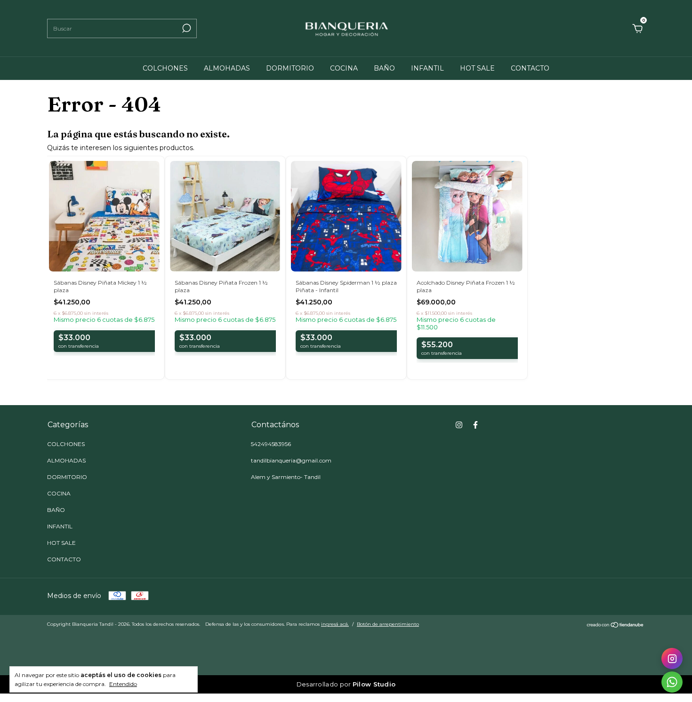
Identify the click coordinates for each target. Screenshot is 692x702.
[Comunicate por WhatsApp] (672, 682)
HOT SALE (477, 68)
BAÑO (384, 68)
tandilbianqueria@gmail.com (291, 460)
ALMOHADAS (227, 68)
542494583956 (271, 443)
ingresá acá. (335, 624)
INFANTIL (427, 68)
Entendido (123, 683)
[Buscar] (185, 28)
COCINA (344, 68)
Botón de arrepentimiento (388, 624)
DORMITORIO (290, 68)
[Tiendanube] (615, 625)
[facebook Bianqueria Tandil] (475, 425)
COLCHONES (165, 68)
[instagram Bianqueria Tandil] (459, 425)
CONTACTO (530, 68)
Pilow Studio (374, 684)
